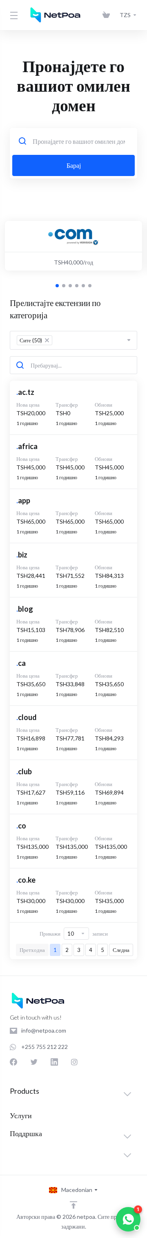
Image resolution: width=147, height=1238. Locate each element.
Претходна (32, 950)
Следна (121, 950)
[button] (57, 285)
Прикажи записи (74, 933)
